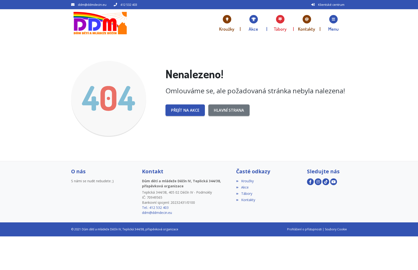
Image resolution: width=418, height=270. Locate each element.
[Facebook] (310, 181)
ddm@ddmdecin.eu (92, 4)
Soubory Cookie (336, 229)
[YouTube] (333, 181)
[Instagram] (318, 181)
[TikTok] (325, 181)
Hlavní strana (229, 110)
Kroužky (247, 181)
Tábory (246, 193)
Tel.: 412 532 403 (155, 207)
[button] (333, 22)
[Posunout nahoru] (407, 259)
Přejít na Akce (185, 110)
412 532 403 (128, 4)
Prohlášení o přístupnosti (304, 229)
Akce (244, 187)
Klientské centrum (331, 4)
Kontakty (248, 199)
